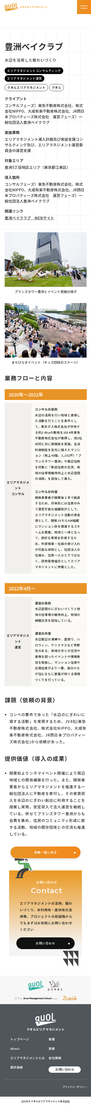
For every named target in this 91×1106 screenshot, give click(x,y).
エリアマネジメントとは (27, 1058)
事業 (52, 1039)
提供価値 (16, 1067)
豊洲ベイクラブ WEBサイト (29, 218)
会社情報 (55, 1058)
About (15, 1048)
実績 (52, 1048)
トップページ (19, 1039)
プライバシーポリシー (75, 1086)
